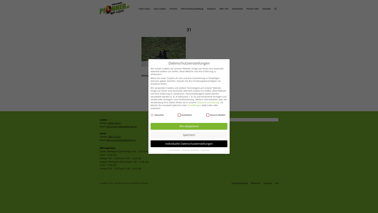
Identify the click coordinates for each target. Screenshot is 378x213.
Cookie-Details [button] (174, 150)
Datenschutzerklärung (208, 102)
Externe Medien (217, 115)
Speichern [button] (189, 135)
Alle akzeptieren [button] (189, 126)
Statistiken (186, 115)
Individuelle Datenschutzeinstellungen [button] (189, 143)
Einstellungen (194, 105)
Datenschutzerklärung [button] (190, 150)
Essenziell (159, 115)
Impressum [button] (205, 150)
